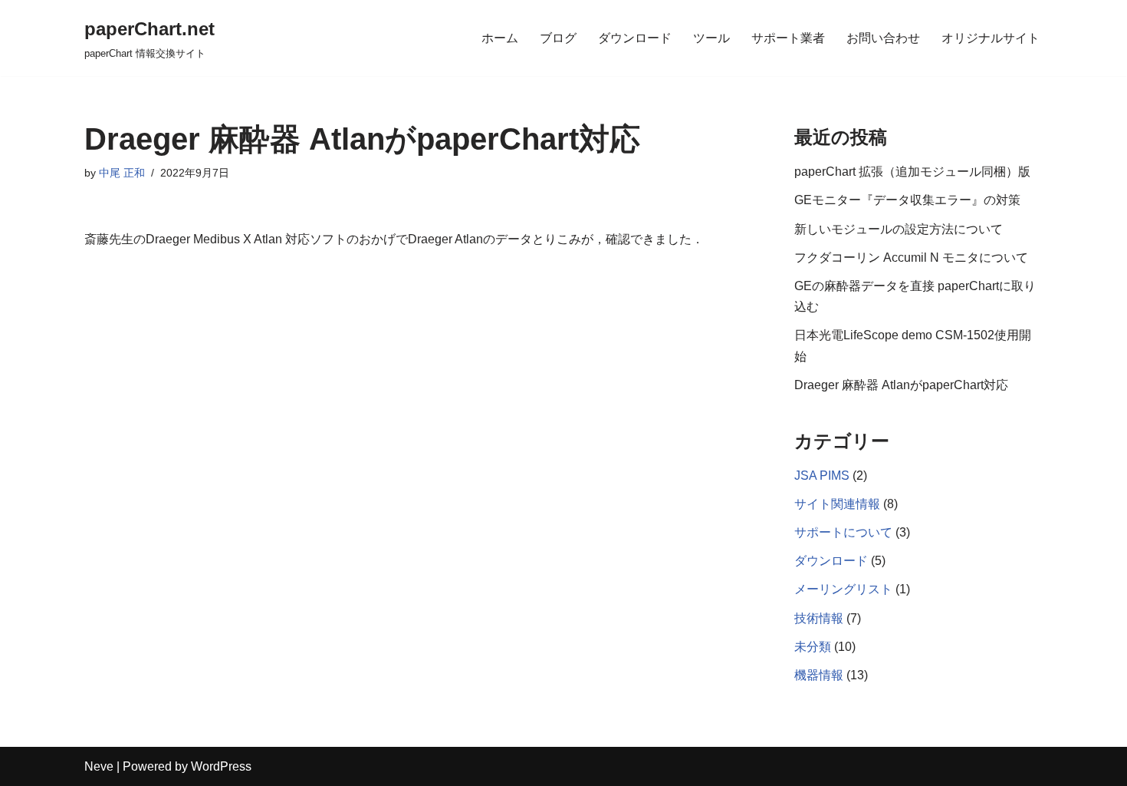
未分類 (812, 646)
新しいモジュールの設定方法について (898, 229)
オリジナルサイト (990, 38)
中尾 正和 (122, 173)
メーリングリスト (843, 589)
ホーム (499, 38)
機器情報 (818, 675)
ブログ (558, 38)
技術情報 (818, 618)
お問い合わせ (883, 38)
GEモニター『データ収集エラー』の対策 (907, 199)
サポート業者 (788, 38)
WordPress (221, 766)
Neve (98, 766)
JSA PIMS (821, 475)
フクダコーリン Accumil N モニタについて (911, 257)
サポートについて (843, 532)
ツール (711, 38)
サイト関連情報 (837, 503)
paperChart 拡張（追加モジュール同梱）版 (912, 171)
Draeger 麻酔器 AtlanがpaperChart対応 (901, 384)
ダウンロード (635, 38)
